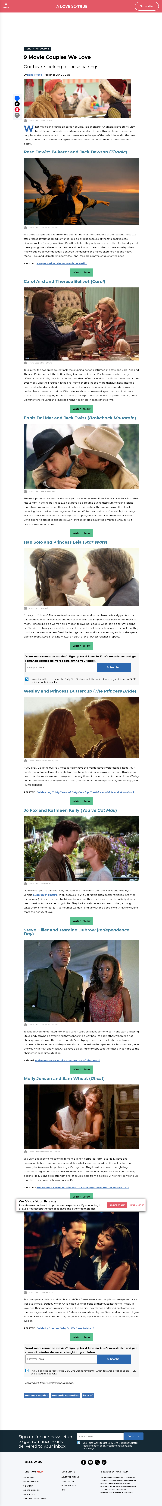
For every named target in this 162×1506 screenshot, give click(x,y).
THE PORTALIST (30, 1495)
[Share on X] (17, 103)
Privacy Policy (69, 1486)
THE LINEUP (28, 1486)
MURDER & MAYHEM (31, 1490)
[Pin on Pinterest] (17, 109)
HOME (28, 49)
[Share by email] (17, 115)
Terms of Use (68, 1481)
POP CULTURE (42, 49)
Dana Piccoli (34, 74)
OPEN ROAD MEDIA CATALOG (35, 1499)
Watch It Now (81, 272)
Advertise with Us (70, 1477)
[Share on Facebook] (17, 98)
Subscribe (146, 6)
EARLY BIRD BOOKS (31, 1482)
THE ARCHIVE (28, 1477)
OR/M (64, 1490)
